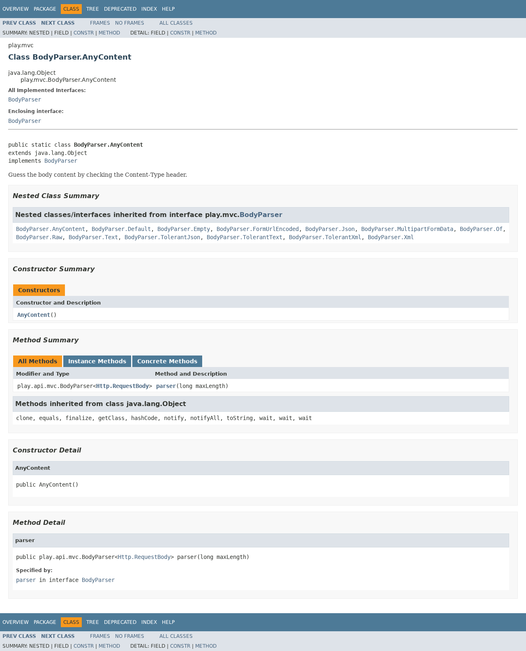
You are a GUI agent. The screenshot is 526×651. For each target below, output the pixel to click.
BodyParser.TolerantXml (325, 237)
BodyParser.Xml (391, 237)
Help (168, 9)
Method (109, 33)
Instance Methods (97, 361)
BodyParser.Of (481, 229)
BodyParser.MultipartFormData (407, 229)
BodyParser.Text (93, 237)
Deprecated (120, 9)
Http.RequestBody (122, 386)
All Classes (176, 23)
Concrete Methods (167, 361)
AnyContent (33, 315)
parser (166, 386)
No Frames (129, 23)
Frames (100, 23)
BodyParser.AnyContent (50, 229)
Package (45, 9)
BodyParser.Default (121, 229)
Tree (92, 9)
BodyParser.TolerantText (244, 237)
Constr (84, 33)
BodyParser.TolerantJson (162, 237)
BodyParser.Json (330, 229)
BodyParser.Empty (183, 229)
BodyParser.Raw (39, 237)
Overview (15, 9)
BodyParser (24, 99)
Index (149, 9)
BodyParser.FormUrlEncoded (258, 229)
